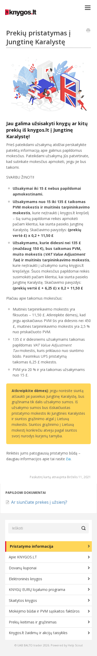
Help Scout (75, 645)
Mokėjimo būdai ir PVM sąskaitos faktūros (44, 611)
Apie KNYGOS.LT (23, 556)
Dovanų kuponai (22, 567)
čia (68, 458)
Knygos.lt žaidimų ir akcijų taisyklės (38, 632)
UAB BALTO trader (29, 645)
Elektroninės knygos (25, 578)
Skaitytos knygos (23, 600)
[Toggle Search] (83, 528)
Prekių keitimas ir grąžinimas (33, 622)
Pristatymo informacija (31, 546)
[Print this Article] (88, 31)
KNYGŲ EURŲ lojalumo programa (37, 589)
